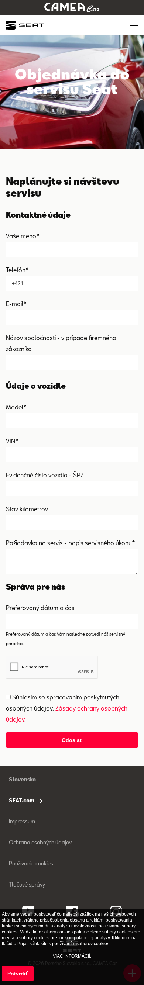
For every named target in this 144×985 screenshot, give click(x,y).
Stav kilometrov (27, 508)
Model (14, 407)
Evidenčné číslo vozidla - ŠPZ (45, 474)
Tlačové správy (27, 884)
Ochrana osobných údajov (40, 842)
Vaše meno (21, 235)
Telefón (15, 269)
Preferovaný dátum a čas (40, 607)
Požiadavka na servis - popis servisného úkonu (69, 542)
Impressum (22, 821)
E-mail (14, 303)
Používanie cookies (31, 863)
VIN (10, 441)
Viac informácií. (72, 956)
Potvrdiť (17, 974)
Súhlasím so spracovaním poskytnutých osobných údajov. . (66, 708)
